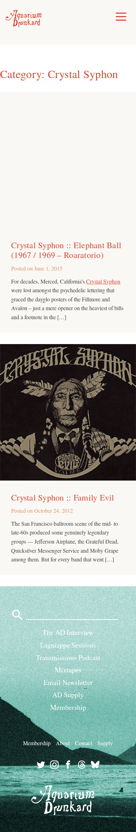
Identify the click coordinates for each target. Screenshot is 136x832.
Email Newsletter (68, 682)
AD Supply (68, 694)
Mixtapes (68, 669)
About (63, 743)
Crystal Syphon (103, 281)
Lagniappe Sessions (68, 645)
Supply (105, 743)
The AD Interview (68, 632)
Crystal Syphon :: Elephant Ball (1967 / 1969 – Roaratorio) (66, 249)
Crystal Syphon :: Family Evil (62, 497)
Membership (68, 707)
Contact (83, 743)
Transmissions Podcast (68, 657)
